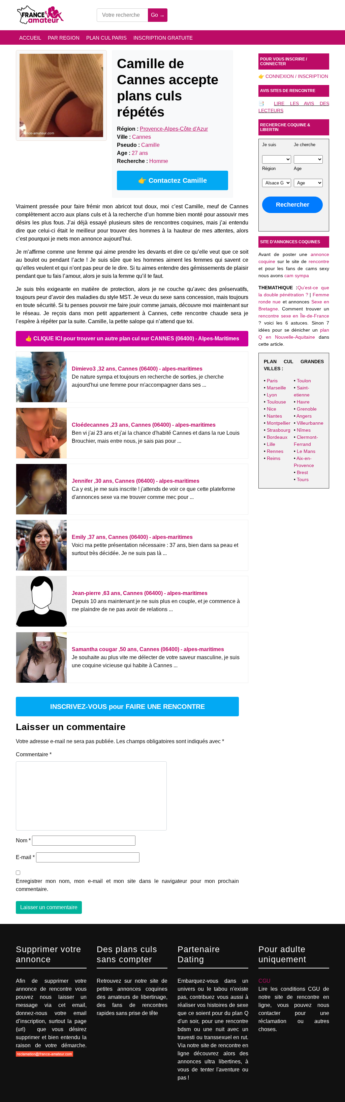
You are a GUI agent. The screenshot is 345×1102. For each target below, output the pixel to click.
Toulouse (276, 402)
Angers (304, 416)
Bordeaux (277, 437)
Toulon (304, 380)
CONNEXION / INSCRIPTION (296, 76)
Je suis (269, 144)
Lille (271, 444)
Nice (271, 409)
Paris (272, 380)
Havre (303, 402)
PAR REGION (64, 38)
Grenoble (307, 409)
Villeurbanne (310, 423)
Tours (303, 479)
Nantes (274, 416)
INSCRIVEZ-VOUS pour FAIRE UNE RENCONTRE (127, 706)
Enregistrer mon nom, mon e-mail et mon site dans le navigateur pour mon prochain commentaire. (127, 885)
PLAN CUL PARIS (106, 38)
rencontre (319, 261)
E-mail (25, 857)
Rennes (275, 451)
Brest (302, 472)
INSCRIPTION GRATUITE (163, 38)
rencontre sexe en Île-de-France (293, 316)
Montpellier (278, 423)
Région (269, 168)
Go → (158, 15)
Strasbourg (278, 430)
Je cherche (304, 144)
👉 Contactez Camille (172, 180)
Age (298, 168)
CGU (264, 981)
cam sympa (296, 275)
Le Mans (306, 451)
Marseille (276, 387)
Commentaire (34, 754)
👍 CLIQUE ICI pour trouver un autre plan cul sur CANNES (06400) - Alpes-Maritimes (132, 338)
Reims (273, 458)
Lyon (272, 394)
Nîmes (304, 430)
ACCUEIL (30, 38)
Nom (23, 840)
